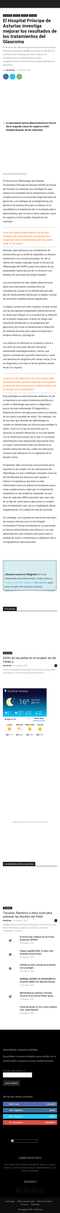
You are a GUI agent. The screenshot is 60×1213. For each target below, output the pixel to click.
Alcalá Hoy (10, 70)
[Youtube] (42, 1190)
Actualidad (7, 15)
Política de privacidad (25, 1201)
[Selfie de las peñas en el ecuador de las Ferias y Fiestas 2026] (30, 634)
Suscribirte (50, 1122)
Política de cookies (44, 1201)
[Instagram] (26, 1190)
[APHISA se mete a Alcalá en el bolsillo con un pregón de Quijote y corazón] (10, 968)
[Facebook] (6, 77)
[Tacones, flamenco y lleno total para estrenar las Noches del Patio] (30, 889)
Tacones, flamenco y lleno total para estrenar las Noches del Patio (27, 914)
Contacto (24, 1204)
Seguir (52, 1110)
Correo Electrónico (14, 1070)
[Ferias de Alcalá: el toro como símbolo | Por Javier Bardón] (10, 1010)
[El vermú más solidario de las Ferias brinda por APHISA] (10, 940)
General (16, 15)
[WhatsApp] (19, 77)
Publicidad (35, 1204)
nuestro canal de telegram (26, 582)
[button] (5, 4)
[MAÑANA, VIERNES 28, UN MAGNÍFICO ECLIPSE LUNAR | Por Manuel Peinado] (10, 982)
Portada (24, 15)
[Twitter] (12, 77)
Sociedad (33, 15)
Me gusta (51, 1104)
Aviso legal (10, 1201)
